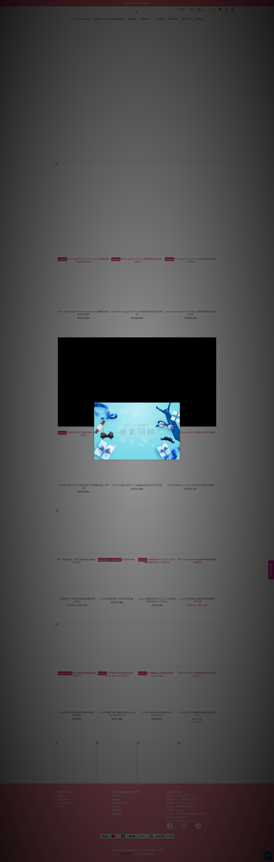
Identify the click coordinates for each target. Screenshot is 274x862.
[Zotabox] (178, 457)
